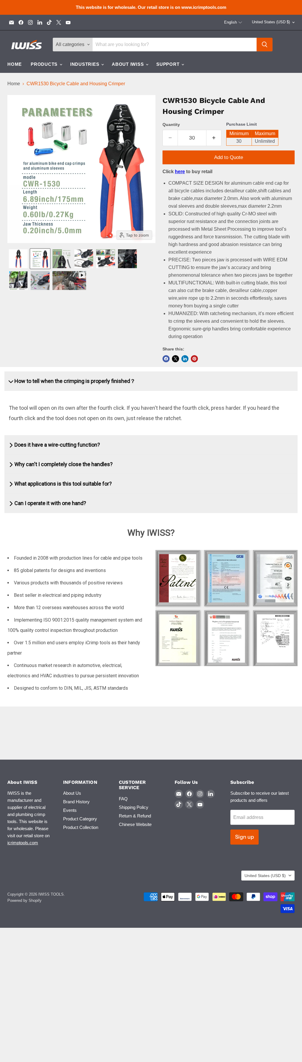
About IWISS (128, 64)
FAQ (123, 798)
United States (271, 22)
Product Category (80, 818)
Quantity (171, 124)
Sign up (244, 837)
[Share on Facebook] (166, 358)
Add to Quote (228, 157)
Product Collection (80, 827)
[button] (233, 22)
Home (14, 64)
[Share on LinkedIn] (184, 358)
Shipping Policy (133, 807)
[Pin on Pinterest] (194, 358)
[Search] (265, 44)
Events (70, 810)
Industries (85, 64)
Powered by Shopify (24, 900)
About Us (72, 793)
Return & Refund (135, 815)
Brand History (76, 801)
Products (45, 64)
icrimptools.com (22, 842)
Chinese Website (135, 824)
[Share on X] (175, 358)
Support (168, 64)
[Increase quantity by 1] (213, 138)
